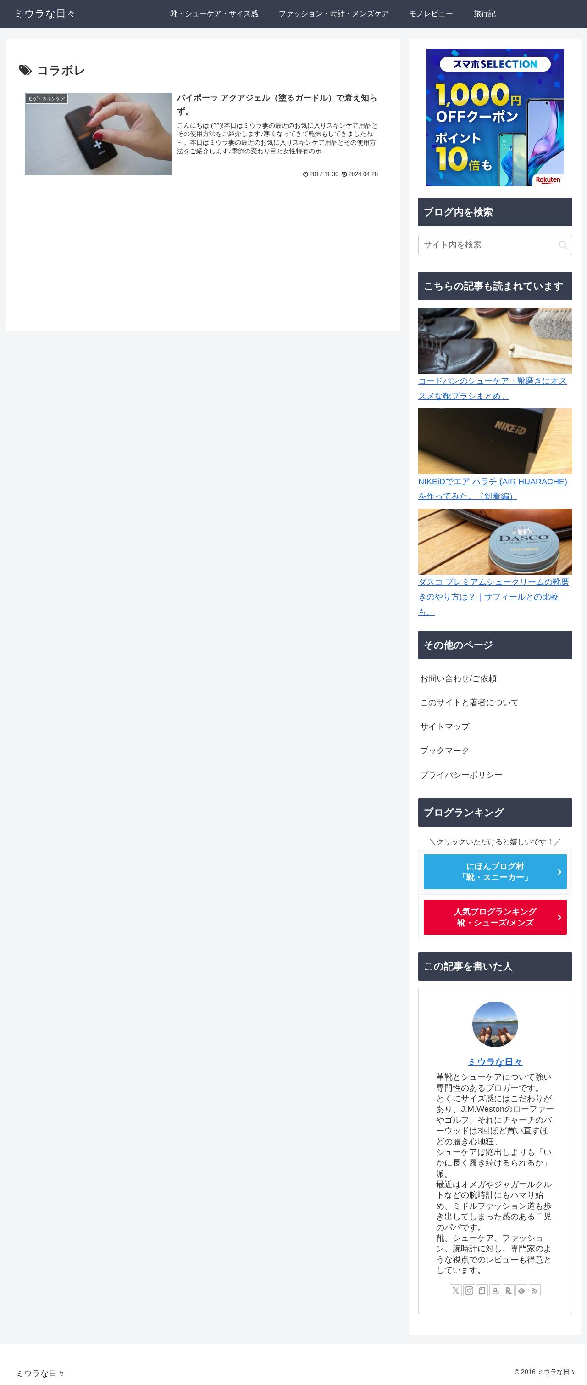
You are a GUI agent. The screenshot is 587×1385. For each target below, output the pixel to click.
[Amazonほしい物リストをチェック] (495, 1290)
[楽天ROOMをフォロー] (509, 1290)
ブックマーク (445, 750)
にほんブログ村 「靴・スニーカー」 (495, 872)
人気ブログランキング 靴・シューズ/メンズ (495, 917)
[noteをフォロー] (482, 1290)
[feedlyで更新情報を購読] (521, 1290)
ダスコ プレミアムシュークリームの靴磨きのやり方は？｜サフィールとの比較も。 (493, 597)
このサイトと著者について (469, 702)
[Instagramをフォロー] (469, 1290)
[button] (563, 245)
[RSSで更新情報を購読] (535, 1290)
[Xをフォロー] (456, 1290)
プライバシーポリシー (461, 774)
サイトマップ (445, 726)
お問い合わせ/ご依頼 (458, 678)
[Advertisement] (202, 255)
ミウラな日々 (495, 1061)
